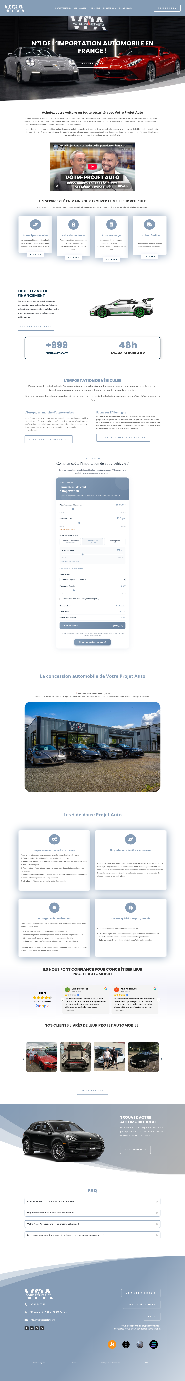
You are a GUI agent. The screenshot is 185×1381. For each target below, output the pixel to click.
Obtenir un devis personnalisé (92, 642)
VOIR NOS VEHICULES (141, 1293)
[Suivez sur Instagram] (37, 1328)
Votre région (65, 574)
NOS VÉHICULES (92, 63)
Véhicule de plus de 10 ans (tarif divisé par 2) (81, 599)
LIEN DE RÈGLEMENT (141, 1304)
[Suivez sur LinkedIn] (32, 1328)
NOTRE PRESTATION (63, 8)
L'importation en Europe (48, 439)
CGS (146, 1363)
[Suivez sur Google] (42, 1328)
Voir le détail (120, 606)
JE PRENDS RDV (93, 1090)
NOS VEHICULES (125, 8)
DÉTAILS (35, 254)
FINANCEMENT (94, 8)
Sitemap (75, 1363)
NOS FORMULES (80, 8)
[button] (158, 1000)
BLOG (152, 1316)
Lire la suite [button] (70, 1010)
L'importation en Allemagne (123, 437)
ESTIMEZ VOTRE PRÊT (36, 327)
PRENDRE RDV (167, 8)
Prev (23, 1059)
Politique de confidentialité (110, 1363)
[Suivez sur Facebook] (27, 1328)
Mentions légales (39, 1363)
